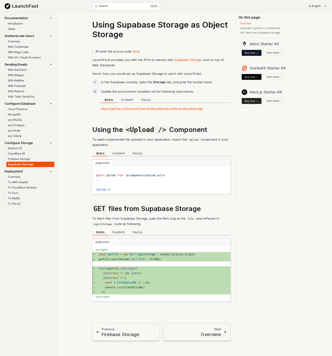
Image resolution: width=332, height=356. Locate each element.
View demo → (274, 52)
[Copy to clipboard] (226, 170)
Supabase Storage (187, 60)
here (135, 51)
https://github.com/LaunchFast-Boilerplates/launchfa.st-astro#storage (152, 109)
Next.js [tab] (146, 100)
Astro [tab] (109, 100)
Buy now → (251, 52)
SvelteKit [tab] (127, 100)
